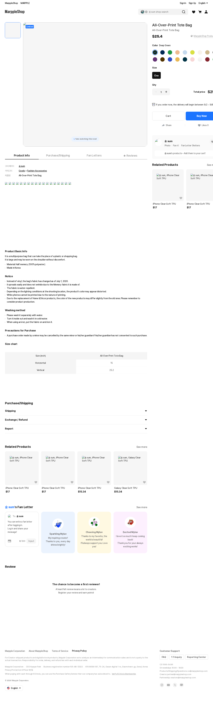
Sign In (183, 3)
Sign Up (192, 3)
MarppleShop (11, 3)
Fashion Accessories (37, 171)
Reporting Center (196, 657)
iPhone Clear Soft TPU (17, 488)
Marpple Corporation (15, 651)
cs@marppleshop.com (197, 671)
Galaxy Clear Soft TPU (125, 488)
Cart (168, 115)
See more (141, 446)
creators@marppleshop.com (183, 678)
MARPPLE (25, 3)
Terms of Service (60, 651)
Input (31, 541)
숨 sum (22, 166)
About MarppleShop (38, 651)
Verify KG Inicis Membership (124, 674)
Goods (22, 171)
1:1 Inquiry (176, 657)
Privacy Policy (79, 651)
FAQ (164, 657)
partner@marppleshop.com (179, 674)
